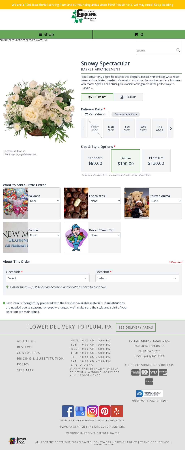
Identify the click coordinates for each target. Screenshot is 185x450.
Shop (49, 34)
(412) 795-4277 (154, 356)
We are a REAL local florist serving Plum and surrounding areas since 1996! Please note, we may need (92, 5)
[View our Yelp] (117, 416)
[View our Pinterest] (105, 416)
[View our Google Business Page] (80, 416)
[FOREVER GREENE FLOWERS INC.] (92, 24)
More (86, 88)
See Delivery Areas (136, 327)
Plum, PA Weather (72, 426)
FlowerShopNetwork (95, 442)
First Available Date (125, 114)
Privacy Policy (126, 442)
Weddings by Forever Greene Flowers (92, 433)
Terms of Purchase (155, 442)
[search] (178, 50)
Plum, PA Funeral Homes (78, 420)
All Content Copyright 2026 (56, 442)
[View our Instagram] (92, 416)
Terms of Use (104, 444)
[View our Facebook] (68, 416)
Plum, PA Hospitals (111, 420)
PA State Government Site (106, 426)
